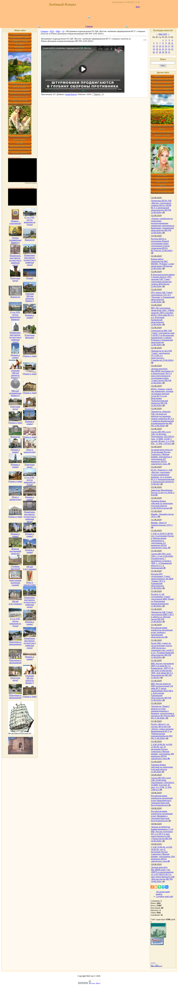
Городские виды (15, 279)
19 (154, 49)
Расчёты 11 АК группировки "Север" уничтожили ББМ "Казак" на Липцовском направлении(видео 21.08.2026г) (162, 600)
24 (169, 49)
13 (157, 46)
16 (166, 46)
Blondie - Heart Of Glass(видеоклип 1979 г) (162, 524)
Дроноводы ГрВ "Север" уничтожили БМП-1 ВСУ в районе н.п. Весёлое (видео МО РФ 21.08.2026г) (162, 617)
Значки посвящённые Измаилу (15, 240)
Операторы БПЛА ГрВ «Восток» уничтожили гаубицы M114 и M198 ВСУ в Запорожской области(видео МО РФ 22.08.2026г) (161, 207)
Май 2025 (163, 34)
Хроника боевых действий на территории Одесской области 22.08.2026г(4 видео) (162, 504)
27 (157, 52)
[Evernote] (159, 887)
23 (166, 49)
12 (154, 46)
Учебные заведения (15, 567)
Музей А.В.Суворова (29, 568)
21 (160, 49)
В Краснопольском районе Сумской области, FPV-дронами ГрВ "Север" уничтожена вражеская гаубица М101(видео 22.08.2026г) (163, 280)
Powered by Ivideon (31, 182)
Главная (89, 26)
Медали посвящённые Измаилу (15, 393)
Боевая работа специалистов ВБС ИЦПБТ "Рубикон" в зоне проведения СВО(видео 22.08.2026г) (162, 264)
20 (157, 49)
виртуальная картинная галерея (15, 582)
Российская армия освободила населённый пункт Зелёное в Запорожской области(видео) (162, 632)
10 (169, 43)
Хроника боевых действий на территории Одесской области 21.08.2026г (162, 768)
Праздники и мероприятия (15, 643)
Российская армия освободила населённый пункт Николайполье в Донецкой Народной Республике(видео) (162, 800)
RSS (138, 7)
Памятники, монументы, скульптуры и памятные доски (15, 260)
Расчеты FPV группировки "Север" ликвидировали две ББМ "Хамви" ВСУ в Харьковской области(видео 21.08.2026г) (162, 581)
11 (172, 43)
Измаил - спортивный (14, 222)
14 (63, 31)
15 (163, 46)
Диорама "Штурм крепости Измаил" (29, 297)
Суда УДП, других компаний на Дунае (29, 221)
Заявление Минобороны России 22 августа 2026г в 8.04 (162, 492)
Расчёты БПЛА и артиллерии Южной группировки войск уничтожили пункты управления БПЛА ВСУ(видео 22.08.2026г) (162, 245)
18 (172, 46)
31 (169, 52)
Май (58, 31)
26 (154, 52)
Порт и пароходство (29, 451)
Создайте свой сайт (164, 896)
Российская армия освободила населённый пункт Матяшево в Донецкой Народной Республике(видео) (162, 816)
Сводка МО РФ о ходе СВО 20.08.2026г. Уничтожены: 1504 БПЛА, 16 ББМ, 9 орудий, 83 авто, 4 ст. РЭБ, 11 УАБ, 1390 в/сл (163, 784)
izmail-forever (71, 94)
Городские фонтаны (30, 336)
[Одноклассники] (152, 887)
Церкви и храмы (30, 316)
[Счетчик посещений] (157, 944)
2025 (52, 31)
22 (163, 49)
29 (163, 52)
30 (166, 52)
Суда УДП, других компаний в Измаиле (15, 315)
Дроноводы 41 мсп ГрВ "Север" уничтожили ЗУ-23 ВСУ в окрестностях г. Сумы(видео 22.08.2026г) (162, 355)
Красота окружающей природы (15, 551)
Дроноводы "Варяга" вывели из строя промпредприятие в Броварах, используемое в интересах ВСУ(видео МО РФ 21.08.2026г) (163, 712)
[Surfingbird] (163, 887)
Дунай (29, 278)
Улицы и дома (29, 356)
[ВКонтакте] (166, 887)
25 (172, 49)
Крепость (29, 240)
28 (160, 52)
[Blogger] (155, 887)
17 (169, 46)
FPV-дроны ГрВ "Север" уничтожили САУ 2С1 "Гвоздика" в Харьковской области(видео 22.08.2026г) (162, 297)
